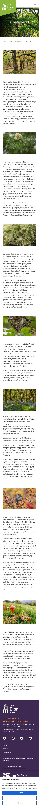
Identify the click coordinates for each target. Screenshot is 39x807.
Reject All (19, 803)
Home (5, 41)
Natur (21, 41)
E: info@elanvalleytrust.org (15, 721)
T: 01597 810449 (11, 718)
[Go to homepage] (19, 708)
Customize (19, 798)
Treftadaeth (13, 41)
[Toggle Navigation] (35, 4)
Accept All (19, 793)
